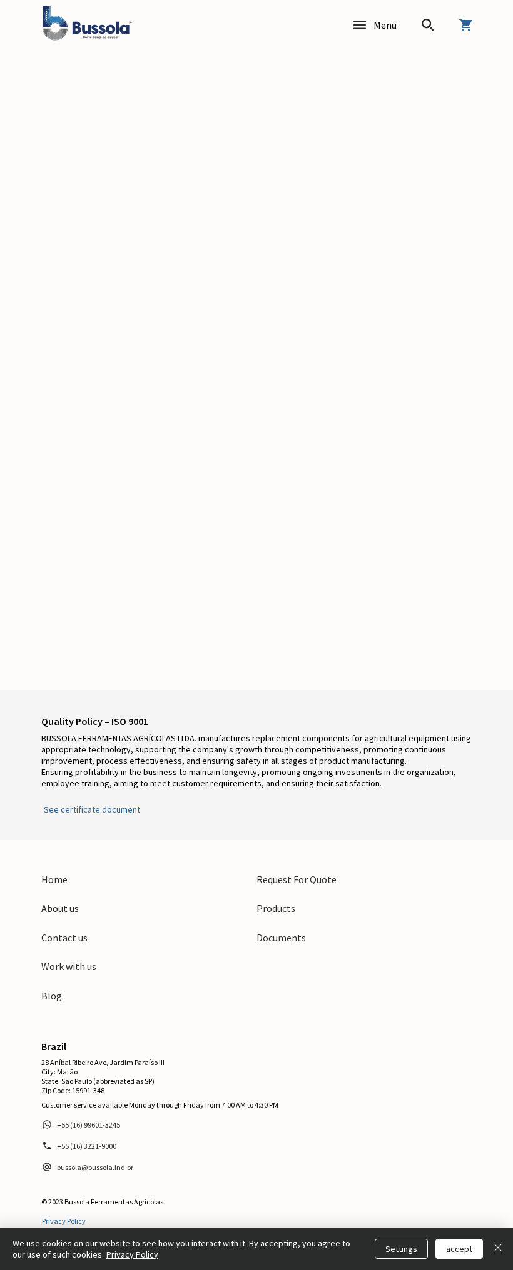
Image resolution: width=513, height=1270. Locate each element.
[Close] (497, 1249)
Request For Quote (296, 879)
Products (275, 908)
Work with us (68, 966)
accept (459, 1248)
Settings (401, 1248)
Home (54, 879)
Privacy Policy (132, 1254)
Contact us (64, 937)
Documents (281, 937)
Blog (51, 995)
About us (60, 908)
